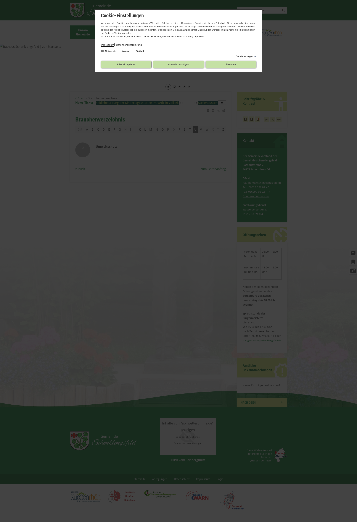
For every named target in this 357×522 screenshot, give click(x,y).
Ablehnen (231, 64)
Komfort (126, 51)
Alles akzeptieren (126, 64)
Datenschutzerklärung (129, 44)
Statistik (139, 51)
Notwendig (110, 51)
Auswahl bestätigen (178, 64)
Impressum (107, 44)
